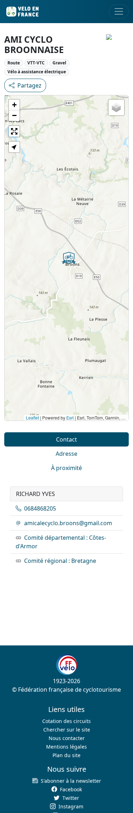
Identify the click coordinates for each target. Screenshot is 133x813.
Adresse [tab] (66, 454)
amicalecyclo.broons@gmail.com (68, 523)
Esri (70, 418)
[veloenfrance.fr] (22, 11)
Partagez (29, 85)
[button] (69, 258)
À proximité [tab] (66, 468)
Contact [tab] (66, 439)
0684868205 (40, 508)
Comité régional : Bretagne (60, 561)
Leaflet (32, 418)
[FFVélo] (66, 665)
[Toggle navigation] (119, 11)
